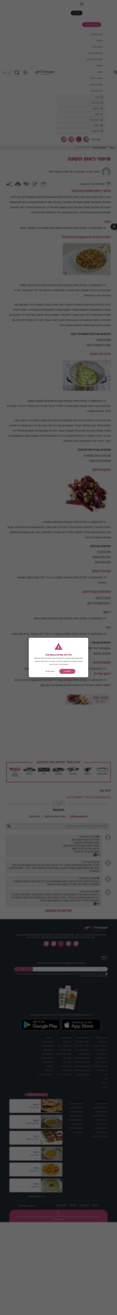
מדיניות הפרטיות (54, 664)
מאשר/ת (67, 671)
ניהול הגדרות (49, 671)
